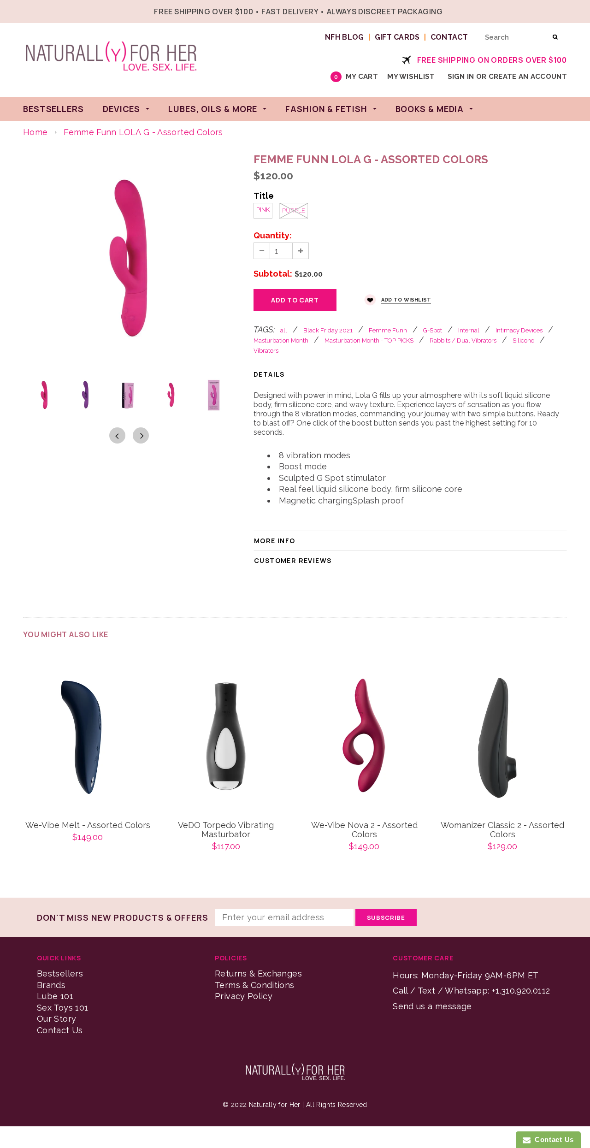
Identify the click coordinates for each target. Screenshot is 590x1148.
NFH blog (344, 37)
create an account (528, 76)
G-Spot (432, 330)
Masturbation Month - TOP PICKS (368, 340)
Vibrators (266, 350)
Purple (293, 210)
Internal (468, 330)
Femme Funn (388, 330)
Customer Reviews (292, 560)
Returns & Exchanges (258, 973)
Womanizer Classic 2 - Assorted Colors (502, 830)
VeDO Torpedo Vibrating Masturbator (226, 830)
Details (269, 374)
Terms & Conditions (254, 985)
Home (35, 132)
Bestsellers (60, 973)
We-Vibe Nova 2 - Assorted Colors (364, 830)
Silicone (523, 340)
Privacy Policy (243, 996)
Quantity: (273, 235)
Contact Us (60, 1030)
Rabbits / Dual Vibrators (463, 340)
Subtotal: (273, 273)
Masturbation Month (281, 340)
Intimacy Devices (519, 330)
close (565, 10)
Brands (51, 985)
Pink (263, 209)
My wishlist (411, 76)
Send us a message (432, 1006)
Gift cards (397, 37)
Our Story (56, 1019)
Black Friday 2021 (328, 330)
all (283, 330)
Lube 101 (55, 996)
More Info (274, 540)
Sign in (461, 76)
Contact (449, 37)
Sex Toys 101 (62, 1007)
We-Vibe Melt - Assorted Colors (87, 825)
